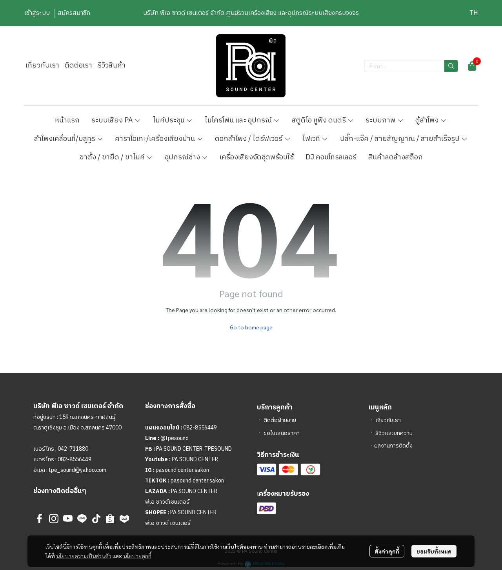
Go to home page (251, 327)
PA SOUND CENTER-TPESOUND (194, 448)
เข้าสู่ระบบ (37, 13)
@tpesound (174, 438)
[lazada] (124, 518)
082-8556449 (74, 459)
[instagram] (53, 518)
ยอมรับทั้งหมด (434, 551)
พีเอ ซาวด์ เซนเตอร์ (168, 523)
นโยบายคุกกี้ (137, 555)
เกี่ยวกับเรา (388, 420)
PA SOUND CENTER (195, 459)
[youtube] (68, 518)
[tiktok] (96, 518)
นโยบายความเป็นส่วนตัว (83, 555)
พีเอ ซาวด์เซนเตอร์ (167, 501)
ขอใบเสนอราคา (282, 433)
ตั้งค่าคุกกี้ (387, 551)
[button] (473, 13)
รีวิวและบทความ (394, 433)
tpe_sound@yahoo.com (76, 470)
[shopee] (110, 518)
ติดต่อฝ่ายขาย (280, 420)
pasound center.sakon (182, 470)
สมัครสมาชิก (74, 13)
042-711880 (73, 448)
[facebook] (39, 518)
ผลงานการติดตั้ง (393, 445)
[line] (82, 518)
